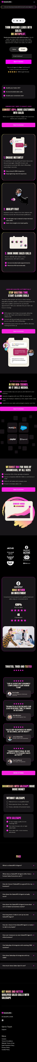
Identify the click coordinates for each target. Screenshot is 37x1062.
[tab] (14, 49)
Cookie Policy (6, 1049)
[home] (6, 2)
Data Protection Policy (8, 1045)
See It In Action (18, 125)
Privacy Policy (6, 1047)
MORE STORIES (19, 773)
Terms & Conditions (7, 1041)
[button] (34, 2)
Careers (4, 1039)
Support (4, 1029)
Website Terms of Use (8, 1043)
